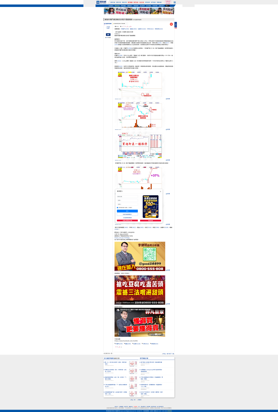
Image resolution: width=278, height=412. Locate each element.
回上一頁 (133, 399)
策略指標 (161, 6)
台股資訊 (111, 6)
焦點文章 (124, 2)
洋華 (148, 29)
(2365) (142, 227)
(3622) (152, 29)
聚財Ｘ (167, 6)
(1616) (119, 61)
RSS (139, 406)
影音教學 (142, 6)
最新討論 (112, 2)
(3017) (167, 43)
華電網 (157, 29)
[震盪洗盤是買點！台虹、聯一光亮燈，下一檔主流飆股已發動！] (133, 379)
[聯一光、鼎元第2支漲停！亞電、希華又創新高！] (133, 364)
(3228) (144, 29)
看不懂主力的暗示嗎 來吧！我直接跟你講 (151, 363)
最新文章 (118, 2)
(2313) (116, 44)
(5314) (149, 227)
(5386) (157, 227)
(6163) (161, 29)
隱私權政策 (143, 406)
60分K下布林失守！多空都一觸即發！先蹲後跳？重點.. (152, 394)
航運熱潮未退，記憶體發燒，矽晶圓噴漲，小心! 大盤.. (152, 387)
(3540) (116, 229)
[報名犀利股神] (139, 11)
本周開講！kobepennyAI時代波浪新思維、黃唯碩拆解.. (152, 372)
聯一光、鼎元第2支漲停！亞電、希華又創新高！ (115, 363)
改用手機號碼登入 (127, 214)
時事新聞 (155, 6)
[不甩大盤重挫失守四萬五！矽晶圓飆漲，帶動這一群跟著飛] (169, 376)
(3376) (159, 43)
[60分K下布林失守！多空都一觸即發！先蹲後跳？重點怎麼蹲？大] (169, 391)
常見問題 (148, 406)
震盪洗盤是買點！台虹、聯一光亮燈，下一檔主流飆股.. (116, 378)
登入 (127, 211)
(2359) (127, 29)
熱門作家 (136, 2)
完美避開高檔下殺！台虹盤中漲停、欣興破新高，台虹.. (116, 393)
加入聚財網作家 (160, 406)
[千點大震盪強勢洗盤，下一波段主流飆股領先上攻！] (133, 386)
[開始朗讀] (171, 24)
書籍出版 (131, 406)
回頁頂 (139, 399)
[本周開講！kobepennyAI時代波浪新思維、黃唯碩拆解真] (169, 368)
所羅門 (123, 29)
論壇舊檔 (121, 406)
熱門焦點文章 (144, 358)
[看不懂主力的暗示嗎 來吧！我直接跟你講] (169, 361)
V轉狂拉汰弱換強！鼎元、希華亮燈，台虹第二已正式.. (115, 371)
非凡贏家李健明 (137, 19)
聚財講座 (123, 6)
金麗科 (140, 29)
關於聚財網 (153, 406)
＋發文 (175, 24)
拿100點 (168, 3)
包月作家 (141, 2)
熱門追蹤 (153, 2)
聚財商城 (117, 6)
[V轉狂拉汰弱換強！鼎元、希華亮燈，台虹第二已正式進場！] (133, 371)
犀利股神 (147, 2)
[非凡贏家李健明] (108, 29)
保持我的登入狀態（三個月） (126, 207)
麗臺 (126, 344)
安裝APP (116, 406)
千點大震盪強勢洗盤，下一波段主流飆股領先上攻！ (116, 386)
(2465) (135, 29)
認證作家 (126, 406)
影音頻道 (148, 6)
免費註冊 (168, 1)
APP (107, 37)
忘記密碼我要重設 (127, 217)
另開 (168, 99)
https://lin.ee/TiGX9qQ (122, 238)
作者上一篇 (165, 353)
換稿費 (176, 28)
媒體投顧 (159, 2)
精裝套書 (136, 6)
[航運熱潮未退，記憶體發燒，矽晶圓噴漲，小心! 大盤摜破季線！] (169, 383)
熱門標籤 (130, 2)
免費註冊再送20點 (127, 220)
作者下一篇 (171, 353)
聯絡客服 (150, 220)
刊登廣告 (135, 406)
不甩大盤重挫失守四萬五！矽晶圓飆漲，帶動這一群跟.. (152, 379)
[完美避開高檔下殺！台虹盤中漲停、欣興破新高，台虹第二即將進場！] (133, 394)
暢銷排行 (129, 6)
